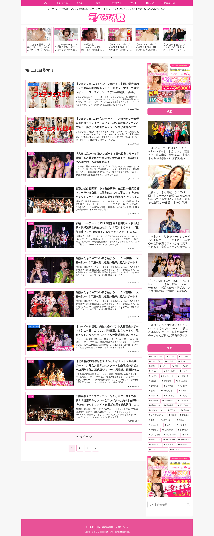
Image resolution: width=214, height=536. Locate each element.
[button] (188, 504)
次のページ (84, 437)
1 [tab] (102, 57)
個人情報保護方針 (105, 527)
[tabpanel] (39, 40)
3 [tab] (111, 57)
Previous (23, 40)
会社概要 (90, 527)
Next (190, 40)
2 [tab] (107, 57)
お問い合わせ (122, 527)
